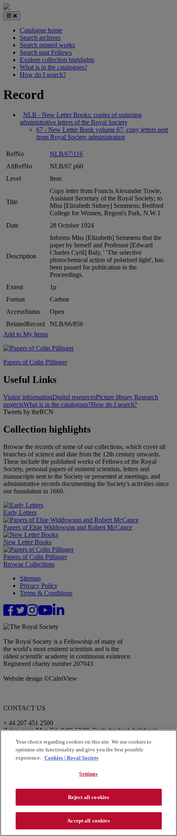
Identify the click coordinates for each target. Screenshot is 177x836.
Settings (88, 774)
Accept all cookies (88, 821)
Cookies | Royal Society (71, 758)
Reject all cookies (88, 797)
